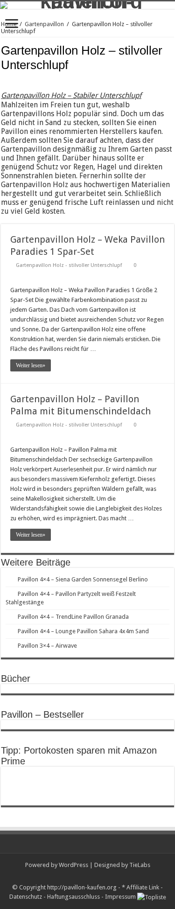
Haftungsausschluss (73, 896)
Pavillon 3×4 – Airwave (47, 645)
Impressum (120, 896)
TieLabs (139, 864)
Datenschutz (25, 896)
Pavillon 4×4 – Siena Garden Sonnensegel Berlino (83, 579)
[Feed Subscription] (171, 79)
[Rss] (87, 876)
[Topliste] (151, 896)
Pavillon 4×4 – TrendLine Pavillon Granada (73, 616)
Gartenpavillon (44, 24)
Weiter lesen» (30, 365)
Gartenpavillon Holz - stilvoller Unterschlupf (69, 265)
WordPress (73, 864)
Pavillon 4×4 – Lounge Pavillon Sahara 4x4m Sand (83, 631)
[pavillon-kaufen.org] (87, 5)
